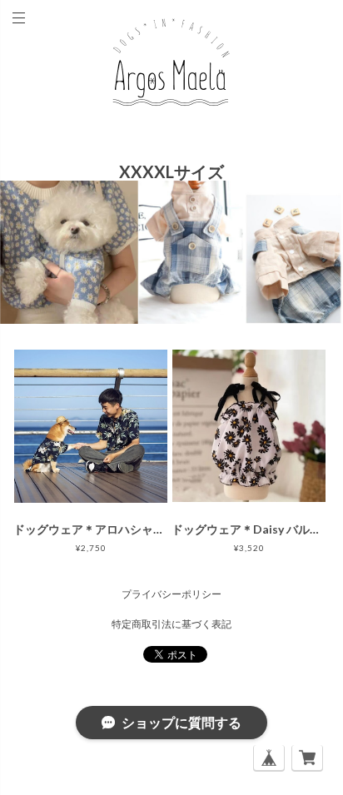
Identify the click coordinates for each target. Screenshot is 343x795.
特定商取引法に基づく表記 (171, 624)
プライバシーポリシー (171, 594)
